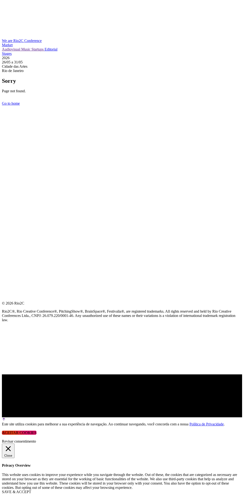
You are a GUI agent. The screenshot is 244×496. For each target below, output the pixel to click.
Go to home (11, 103)
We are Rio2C (13, 41)
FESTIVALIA (13, 134)
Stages (7, 54)
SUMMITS (10, 146)
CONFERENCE (15, 111)
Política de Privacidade (206, 424)
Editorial (51, 49)
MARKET (10, 123)
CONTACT (11, 180)
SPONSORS (12, 157)
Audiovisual (11, 49)
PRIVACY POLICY (17, 169)
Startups (38, 49)
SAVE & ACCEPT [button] (16, 492)
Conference (33, 41)
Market (7, 45)
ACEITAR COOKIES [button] (19, 433)
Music (26, 49)
